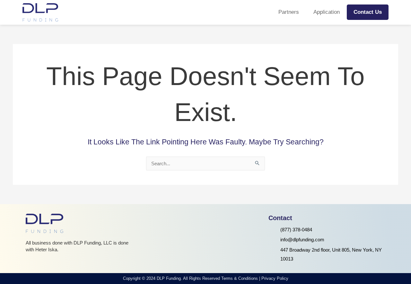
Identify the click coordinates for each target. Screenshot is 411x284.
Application (326, 12)
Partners (288, 12)
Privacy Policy (274, 278)
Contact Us (368, 12)
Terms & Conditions (239, 278)
